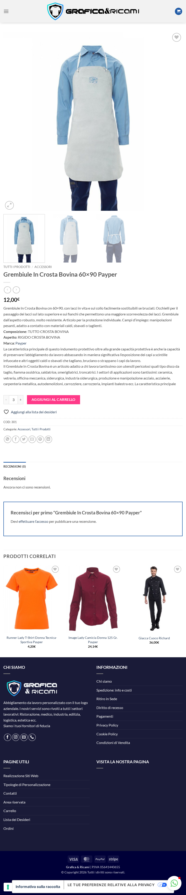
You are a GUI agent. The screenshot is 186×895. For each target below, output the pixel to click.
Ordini (8, 828)
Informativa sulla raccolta (38, 886)
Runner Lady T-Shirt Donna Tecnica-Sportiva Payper (32, 640)
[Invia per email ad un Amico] (32, 439)
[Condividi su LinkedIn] (48, 439)
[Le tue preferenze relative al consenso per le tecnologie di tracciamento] (8, 887)
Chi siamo (104, 681)
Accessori (43, 267)
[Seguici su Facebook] (7, 737)
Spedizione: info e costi (114, 690)
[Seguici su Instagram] (16, 737)
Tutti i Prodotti (16, 267)
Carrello (9, 810)
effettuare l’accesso (33, 521)
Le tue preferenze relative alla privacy (111, 885)
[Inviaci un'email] (24, 737)
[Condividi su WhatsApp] (7, 439)
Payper (21, 343)
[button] (6, 11)
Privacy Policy (107, 725)
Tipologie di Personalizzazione (26, 784)
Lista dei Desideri (16, 819)
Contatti (10, 793)
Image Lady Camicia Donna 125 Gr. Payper (93, 640)
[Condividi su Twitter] (24, 439)
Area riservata (14, 802)
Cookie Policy (107, 734)
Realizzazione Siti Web (20, 776)
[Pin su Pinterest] (40, 439)
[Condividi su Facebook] (16, 439)
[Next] (173, 121)
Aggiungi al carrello (54, 399)
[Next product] (7, 289)
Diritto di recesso (109, 707)
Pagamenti (104, 716)
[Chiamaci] (32, 737)
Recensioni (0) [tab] (14, 466)
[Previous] (13, 121)
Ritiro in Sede (106, 699)
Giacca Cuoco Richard (154, 638)
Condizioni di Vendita (113, 742)
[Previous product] (16, 289)
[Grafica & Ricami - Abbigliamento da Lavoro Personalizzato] (93, 11)
